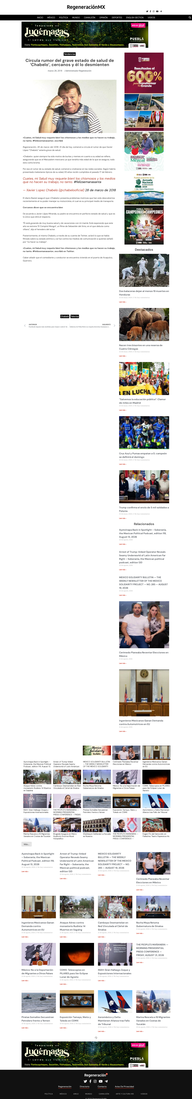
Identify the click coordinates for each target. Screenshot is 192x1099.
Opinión (103, 17)
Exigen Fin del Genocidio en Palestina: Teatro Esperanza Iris (156, 835)
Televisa (75, 316)
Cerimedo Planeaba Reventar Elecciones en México (125, 763)
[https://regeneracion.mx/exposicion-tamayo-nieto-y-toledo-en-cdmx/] (126, 803)
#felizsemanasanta (87, 182)
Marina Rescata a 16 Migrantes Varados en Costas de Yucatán (37, 835)
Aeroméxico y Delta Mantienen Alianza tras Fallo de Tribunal (156, 811)
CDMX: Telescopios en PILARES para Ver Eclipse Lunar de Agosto (156, 788)
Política (63, 17)
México (51, 17)
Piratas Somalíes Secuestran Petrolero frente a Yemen (95, 811)
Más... (26, 844)
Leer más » (122, 302)
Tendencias (69, 54)
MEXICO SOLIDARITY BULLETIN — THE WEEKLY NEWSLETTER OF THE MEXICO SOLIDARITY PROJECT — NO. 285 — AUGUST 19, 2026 (96, 764)
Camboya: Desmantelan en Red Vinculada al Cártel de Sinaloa (67, 787)
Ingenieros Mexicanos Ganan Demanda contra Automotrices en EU (156, 764)
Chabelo (65, 316)
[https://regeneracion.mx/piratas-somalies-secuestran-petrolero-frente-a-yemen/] (96, 803)
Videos (151, 17)
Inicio (40, 17)
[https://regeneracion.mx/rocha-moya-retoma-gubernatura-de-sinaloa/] (96, 779)
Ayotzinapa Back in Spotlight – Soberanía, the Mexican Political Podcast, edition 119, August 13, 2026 (142, 533)
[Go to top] (187, 1094)
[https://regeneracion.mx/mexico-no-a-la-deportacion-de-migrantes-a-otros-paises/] (126, 779)
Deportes (117, 17)
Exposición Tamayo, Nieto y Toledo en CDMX (125, 811)
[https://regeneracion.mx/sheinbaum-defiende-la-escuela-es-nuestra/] (96, 827)
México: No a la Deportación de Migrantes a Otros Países (126, 787)
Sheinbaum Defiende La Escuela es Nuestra (97, 835)
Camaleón (89, 17)
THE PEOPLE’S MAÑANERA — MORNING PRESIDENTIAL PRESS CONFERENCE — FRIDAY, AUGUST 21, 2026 (67, 812)
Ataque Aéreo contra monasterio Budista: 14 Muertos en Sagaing (37, 788)
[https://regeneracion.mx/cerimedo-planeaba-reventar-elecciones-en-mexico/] (126, 755)
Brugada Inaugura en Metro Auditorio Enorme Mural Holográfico (65, 836)
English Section (135, 17)
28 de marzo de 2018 (100, 190)
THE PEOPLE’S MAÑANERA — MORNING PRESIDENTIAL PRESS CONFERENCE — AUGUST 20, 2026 (125, 836)
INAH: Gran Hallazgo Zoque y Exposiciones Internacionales (36, 811)
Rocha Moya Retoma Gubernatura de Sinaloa (93, 787)
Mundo (76, 17)
